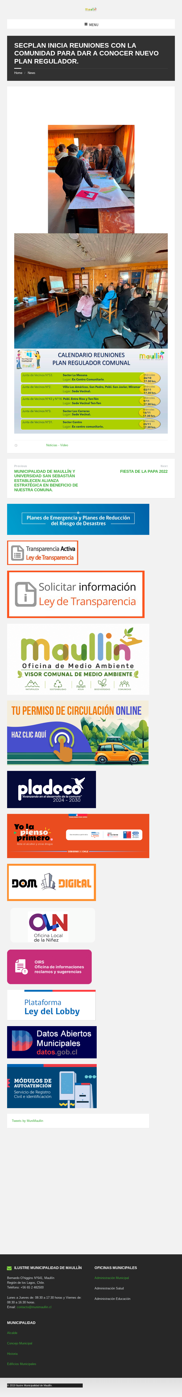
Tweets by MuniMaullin (27, 1121)
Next (164, 466)
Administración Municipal (112, 1278)
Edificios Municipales (21, 1364)
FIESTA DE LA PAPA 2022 (144, 471)
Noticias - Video (57, 445)
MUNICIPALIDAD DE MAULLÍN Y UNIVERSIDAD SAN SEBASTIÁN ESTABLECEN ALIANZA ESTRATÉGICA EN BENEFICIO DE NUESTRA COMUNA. (46, 480)
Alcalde (12, 1333)
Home (18, 73)
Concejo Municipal (19, 1343)
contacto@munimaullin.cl (34, 1307)
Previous (20, 466)
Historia (12, 1354)
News (31, 73)
